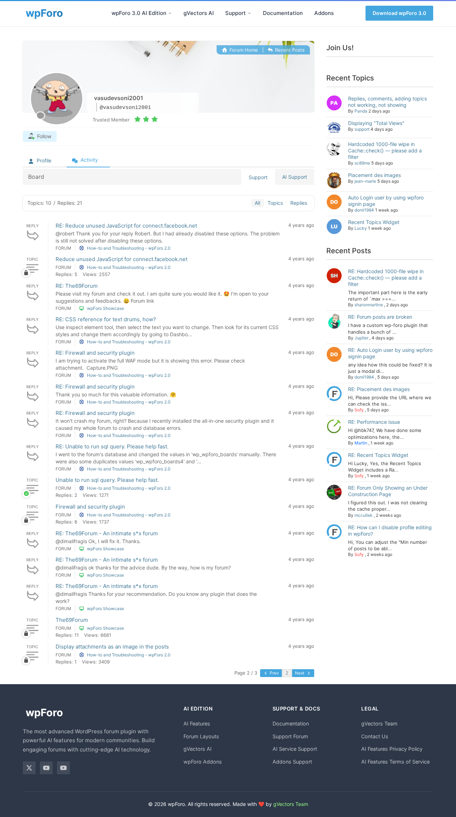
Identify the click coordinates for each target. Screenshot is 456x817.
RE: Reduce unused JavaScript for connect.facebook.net (126, 225)
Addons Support (292, 762)
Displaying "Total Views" (376, 123)
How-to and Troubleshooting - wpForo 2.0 (129, 248)
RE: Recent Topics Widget (378, 455)
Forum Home (243, 50)
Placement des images (374, 175)
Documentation (283, 13)
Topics (275, 203)
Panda (360, 111)
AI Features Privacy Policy (392, 749)
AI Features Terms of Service (395, 762)
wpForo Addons (202, 762)
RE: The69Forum (77, 285)
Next (300, 673)
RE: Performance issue (374, 422)
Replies (298, 203)
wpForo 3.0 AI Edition (139, 13)
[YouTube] (46, 767)
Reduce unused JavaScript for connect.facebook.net (121, 259)
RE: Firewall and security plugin (95, 352)
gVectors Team (379, 723)
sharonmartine (368, 304)
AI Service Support (295, 749)
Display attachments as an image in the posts (112, 646)
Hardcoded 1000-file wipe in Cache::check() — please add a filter (385, 150)
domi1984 (364, 210)
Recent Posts (289, 50)
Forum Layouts (201, 736)
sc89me (362, 163)
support (361, 129)
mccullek (363, 515)
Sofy (359, 409)
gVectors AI (198, 13)
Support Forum (290, 736)
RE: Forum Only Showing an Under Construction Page (388, 491)
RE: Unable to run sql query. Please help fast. (112, 446)
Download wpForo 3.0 (399, 13)
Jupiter (361, 337)
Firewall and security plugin (90, 506)
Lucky (360, 228)
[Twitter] (29, 767)
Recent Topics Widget (373, 222)
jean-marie (365, 181)
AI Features (196, 723)
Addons (324, 13)
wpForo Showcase (105, 308)
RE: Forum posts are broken (380, 317)
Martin (360, 443)
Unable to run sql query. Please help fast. (107, 480)
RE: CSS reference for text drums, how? (106, 319)
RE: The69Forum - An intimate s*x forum (107, 533)
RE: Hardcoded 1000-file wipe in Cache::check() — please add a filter (386, 277)
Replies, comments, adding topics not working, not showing (387, 101)
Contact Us (374, 736)
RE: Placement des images (379, 389)
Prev (274, 673)
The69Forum (72, 619)
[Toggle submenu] (170, 13)
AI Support (294, 177)
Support (235, 13)
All (257, 203)
